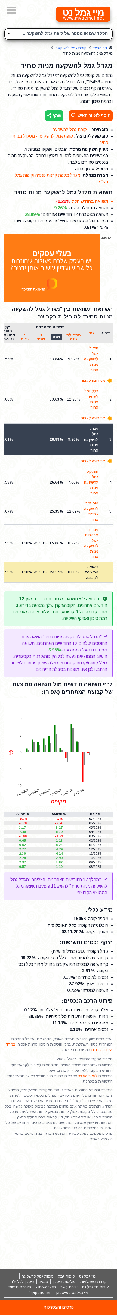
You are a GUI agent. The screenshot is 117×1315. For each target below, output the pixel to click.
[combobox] (58, 34)
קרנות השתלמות (93, 1281)
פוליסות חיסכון (64, 1281)
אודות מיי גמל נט (95, 1287)
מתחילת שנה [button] (73, 337)
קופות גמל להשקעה (38, 1276)
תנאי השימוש (46, 1287)
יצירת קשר (69, 1287)
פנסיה (43, 1281)
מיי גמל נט (87, 1276)
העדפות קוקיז (40, 1292)
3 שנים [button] (40, 337)
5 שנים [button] (25, 337)
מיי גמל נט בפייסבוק (72, 1292)
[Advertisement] (58, 1205)
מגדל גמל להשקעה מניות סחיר (91, 439)
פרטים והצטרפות (59, 1307)
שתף (56, 115)
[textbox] (58, 33)
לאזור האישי (87, 1076)
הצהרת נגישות (19, 1287)
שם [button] (91, 333)
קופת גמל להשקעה (71, 48)
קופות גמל (66, 1276)
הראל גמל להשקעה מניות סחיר (91, 359)
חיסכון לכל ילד (22, 1281)
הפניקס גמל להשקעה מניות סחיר (91, 482)
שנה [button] (56, 337)
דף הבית (100, 48)
